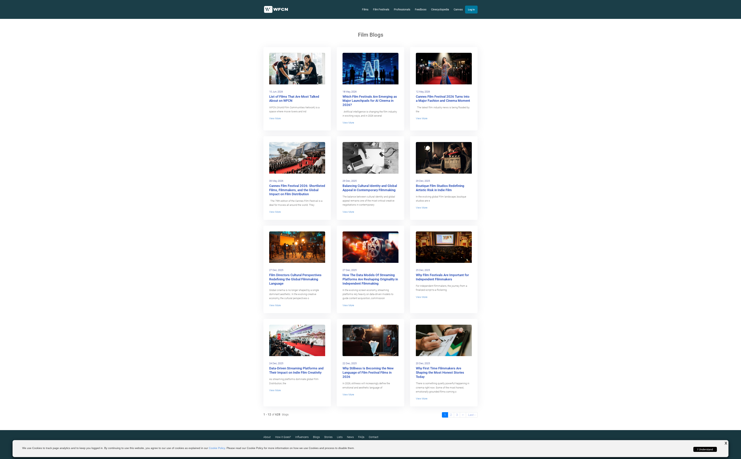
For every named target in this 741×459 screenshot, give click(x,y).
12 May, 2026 (423, 91)
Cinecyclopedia (440, 9)
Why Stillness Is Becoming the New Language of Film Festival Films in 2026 (368, 372)
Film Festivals (381, 9)
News (350, 437)
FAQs (361, 437)
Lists (340, 437)
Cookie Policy (217, 448)
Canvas (458, 9)
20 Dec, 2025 (423, 363)
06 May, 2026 (276, 180)
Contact (373, 437)
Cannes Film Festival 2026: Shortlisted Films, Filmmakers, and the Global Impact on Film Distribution (297, 190)
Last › (471, 415)
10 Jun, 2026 (276, 91)
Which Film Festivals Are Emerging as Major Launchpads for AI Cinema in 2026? (370, 101)
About (267, 437)
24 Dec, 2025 (276, 363)
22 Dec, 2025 (350, 363)
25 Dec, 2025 (423, 270)
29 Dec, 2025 (350, 180)
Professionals (402, 9)
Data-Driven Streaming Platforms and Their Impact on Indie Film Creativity (296, 370)
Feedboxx (420, 9)
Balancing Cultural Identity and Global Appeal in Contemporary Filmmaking (370, 188)
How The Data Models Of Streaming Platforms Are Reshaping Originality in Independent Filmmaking (370, 279)
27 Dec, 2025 (276, 270)
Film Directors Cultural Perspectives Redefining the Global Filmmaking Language (295, 279)
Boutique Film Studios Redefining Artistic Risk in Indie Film (440, 188)
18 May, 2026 (350, 91)
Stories (328, 437)
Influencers (302, 437)
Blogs (316, 437)
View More (275, 118)
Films (365, 9)
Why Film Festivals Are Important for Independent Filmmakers (442, 277)
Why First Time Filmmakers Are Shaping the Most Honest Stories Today (440, 372)
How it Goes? (283, 437)
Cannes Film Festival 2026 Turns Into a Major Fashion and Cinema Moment (443, 99)
